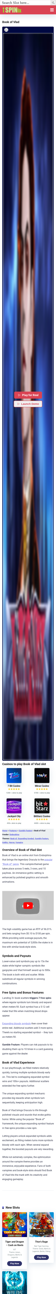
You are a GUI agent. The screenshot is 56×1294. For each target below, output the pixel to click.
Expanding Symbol (26, 838)
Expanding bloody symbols (16, 1023)
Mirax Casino (42, 786)
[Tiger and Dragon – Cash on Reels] (14, 1236)
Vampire (19, 842)
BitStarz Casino (42, 816)
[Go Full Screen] (6, 30)
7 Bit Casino (14, 786)
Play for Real (30, 395)
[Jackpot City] (14, 812)
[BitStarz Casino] (41, 812)
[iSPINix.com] (15, 9)
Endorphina (14, 834)
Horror (11, 842)
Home (4, 831)
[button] (53, 2)
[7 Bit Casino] (14, 782)
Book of (13, 838)
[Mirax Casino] (41, 782)
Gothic (5, 842)
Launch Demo (30, 403)
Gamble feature (25, 831)
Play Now (14, 1263)
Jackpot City (14, 816)
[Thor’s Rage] (41, 1236)
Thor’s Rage (41, 1241)
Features (13, 831)
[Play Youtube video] (28, 905)
